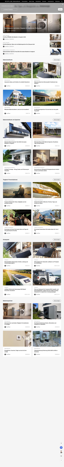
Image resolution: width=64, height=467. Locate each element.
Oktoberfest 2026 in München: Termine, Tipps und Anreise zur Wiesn (45, 202)
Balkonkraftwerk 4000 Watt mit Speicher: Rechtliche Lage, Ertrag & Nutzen (46, 142)
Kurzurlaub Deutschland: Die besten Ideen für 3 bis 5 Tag (46, 230)
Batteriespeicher (7, 321)
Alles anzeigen (57, 59)
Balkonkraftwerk (7, 80)
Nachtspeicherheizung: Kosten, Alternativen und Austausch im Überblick (45, 323)
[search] (61, 1)
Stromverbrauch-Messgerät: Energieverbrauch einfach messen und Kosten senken (46, 170)
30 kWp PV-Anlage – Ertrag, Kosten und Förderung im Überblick (16, 170)
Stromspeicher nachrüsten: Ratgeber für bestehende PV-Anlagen (23, 28)
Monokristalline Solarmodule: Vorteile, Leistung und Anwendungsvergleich (16, 262)
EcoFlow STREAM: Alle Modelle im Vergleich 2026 (14, 37)
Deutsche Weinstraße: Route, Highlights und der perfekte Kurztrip (15, 202)
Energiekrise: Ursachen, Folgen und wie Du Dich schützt (15, 351)
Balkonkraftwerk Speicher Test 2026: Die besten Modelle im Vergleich (19, 51)
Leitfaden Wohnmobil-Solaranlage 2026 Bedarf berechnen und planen (15, 290)
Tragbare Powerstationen (8, 227)
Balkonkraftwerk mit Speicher (9, 140)
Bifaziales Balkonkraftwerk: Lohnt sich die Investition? (16, 109)
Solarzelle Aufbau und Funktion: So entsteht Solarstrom (17, 82)
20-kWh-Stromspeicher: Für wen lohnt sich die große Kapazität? (46, 110)
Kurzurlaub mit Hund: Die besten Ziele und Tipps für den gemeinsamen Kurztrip (16, 230)
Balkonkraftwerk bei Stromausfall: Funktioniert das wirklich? (45, 82)
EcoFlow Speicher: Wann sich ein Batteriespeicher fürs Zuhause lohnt (19, 44)
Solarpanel (6, 259)
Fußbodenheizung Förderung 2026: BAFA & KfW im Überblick (45, 351)
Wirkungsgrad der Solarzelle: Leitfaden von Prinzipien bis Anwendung (46, 262)
